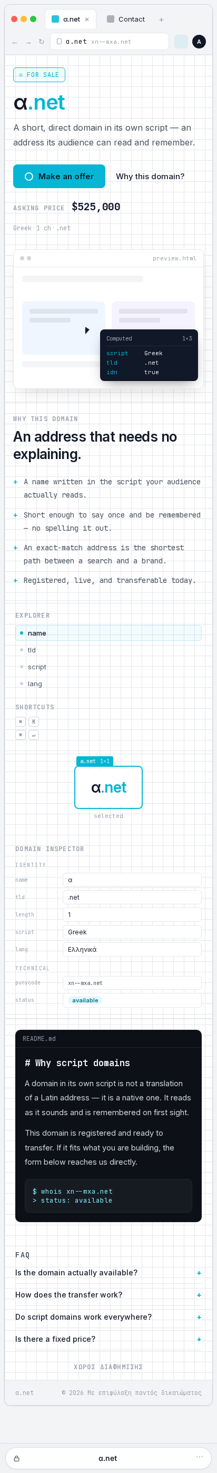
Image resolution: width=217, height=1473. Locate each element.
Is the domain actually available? (76, 1272)
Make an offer (66, 176)
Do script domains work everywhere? (83, 1316)
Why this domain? (150, 176)
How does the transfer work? (68, 1294)
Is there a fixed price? (55, 1338)
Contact (132, 19)
